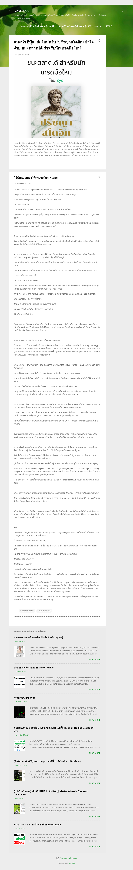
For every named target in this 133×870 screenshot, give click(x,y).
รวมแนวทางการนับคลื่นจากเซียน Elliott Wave (37, 824)
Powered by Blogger (68, 858)
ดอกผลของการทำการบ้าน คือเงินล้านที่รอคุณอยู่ (38, 637)
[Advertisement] (116, 74)
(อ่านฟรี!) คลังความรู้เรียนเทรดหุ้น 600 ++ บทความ (80, 26)
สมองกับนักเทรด (44, 611)
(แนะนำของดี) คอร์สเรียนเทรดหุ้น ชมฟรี (37, 26)
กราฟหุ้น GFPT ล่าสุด (24, 697)
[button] (98, 41)
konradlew (72, 863)
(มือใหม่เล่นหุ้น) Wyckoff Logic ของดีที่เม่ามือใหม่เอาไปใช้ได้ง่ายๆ (47, 761)
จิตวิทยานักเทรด (27, 611)
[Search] (122, 12)
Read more (94, 659)
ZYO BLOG (22, 11)
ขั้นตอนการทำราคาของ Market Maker (34, 667)
